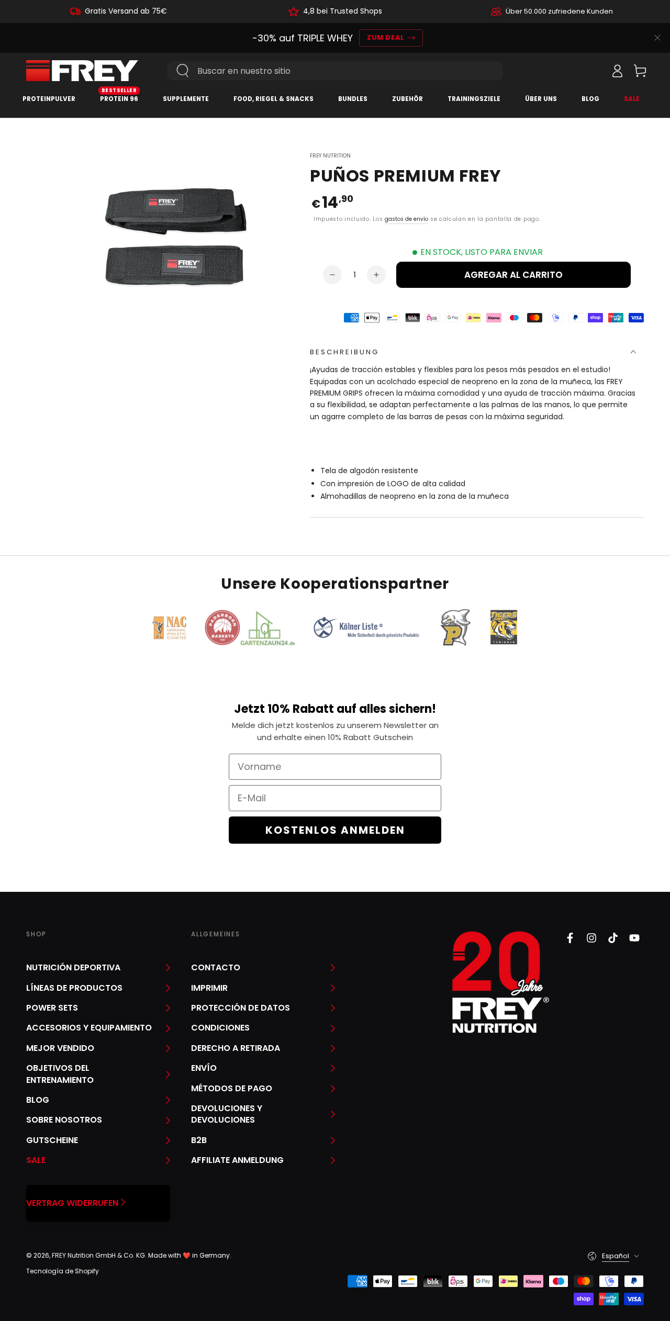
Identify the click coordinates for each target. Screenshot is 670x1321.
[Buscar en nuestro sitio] (182, 70)
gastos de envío (406, 219)
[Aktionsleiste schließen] (657, 37)
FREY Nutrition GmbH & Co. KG (98, 1255)
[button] (594, 70)
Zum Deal (385, 37)
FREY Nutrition (330, 156)
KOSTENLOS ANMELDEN (335, 830)
